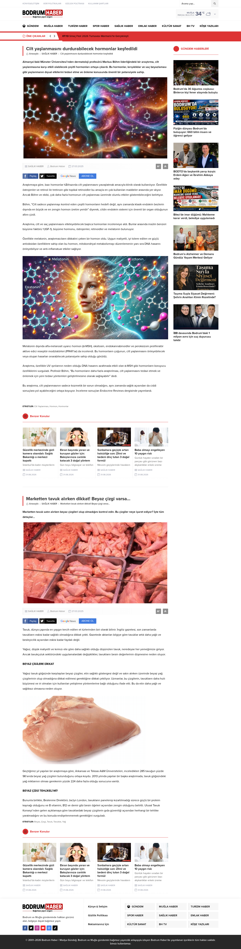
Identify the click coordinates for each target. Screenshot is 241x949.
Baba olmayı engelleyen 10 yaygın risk (150, 451)
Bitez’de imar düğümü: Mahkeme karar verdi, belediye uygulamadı (194, 216)
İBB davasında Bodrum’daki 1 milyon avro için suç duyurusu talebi (192, 336)
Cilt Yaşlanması (41, 406)
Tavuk (49, 821)
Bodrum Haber (57, 166)
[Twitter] (31, 927)
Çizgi (43, 821)
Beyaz (37, 821)
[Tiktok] (55, 927)
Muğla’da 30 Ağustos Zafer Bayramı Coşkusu (92, 36)
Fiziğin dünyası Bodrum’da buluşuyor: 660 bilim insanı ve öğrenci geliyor (192, 132)
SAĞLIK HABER (49, 53)
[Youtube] (43, 927)
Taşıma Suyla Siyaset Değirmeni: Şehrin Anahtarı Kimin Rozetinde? (194, 295)
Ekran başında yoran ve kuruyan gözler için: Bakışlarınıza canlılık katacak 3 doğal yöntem (75, 455)
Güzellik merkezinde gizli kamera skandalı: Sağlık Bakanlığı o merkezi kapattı (38, 455)
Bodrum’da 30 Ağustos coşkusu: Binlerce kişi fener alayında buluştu (195, 90)
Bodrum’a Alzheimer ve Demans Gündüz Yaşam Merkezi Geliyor (193, 255)
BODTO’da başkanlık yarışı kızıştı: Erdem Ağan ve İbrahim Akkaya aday (194, 175)
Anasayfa (33, 53)
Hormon (53, 406)
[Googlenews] (49, 927)
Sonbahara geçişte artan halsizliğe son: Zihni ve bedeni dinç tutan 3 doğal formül (113, 455)
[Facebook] (25, 927)
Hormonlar (63, 406)
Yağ (64, 821)
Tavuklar (57, 821)
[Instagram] (37, 927)
